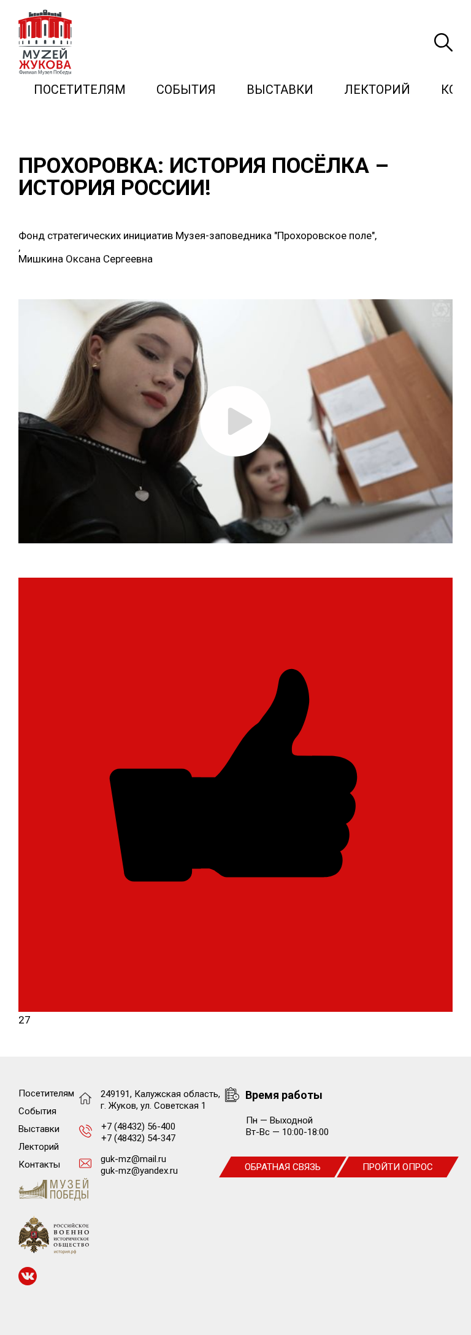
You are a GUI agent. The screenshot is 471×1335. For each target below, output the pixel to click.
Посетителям (80, 89)
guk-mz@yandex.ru (139, 1170)
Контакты (39, 1164)
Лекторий (377, 89)
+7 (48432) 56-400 (138, 1126)
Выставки (280, 89)
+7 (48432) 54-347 (138, 1138)
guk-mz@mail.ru (133, 1159)
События (186, 89)
